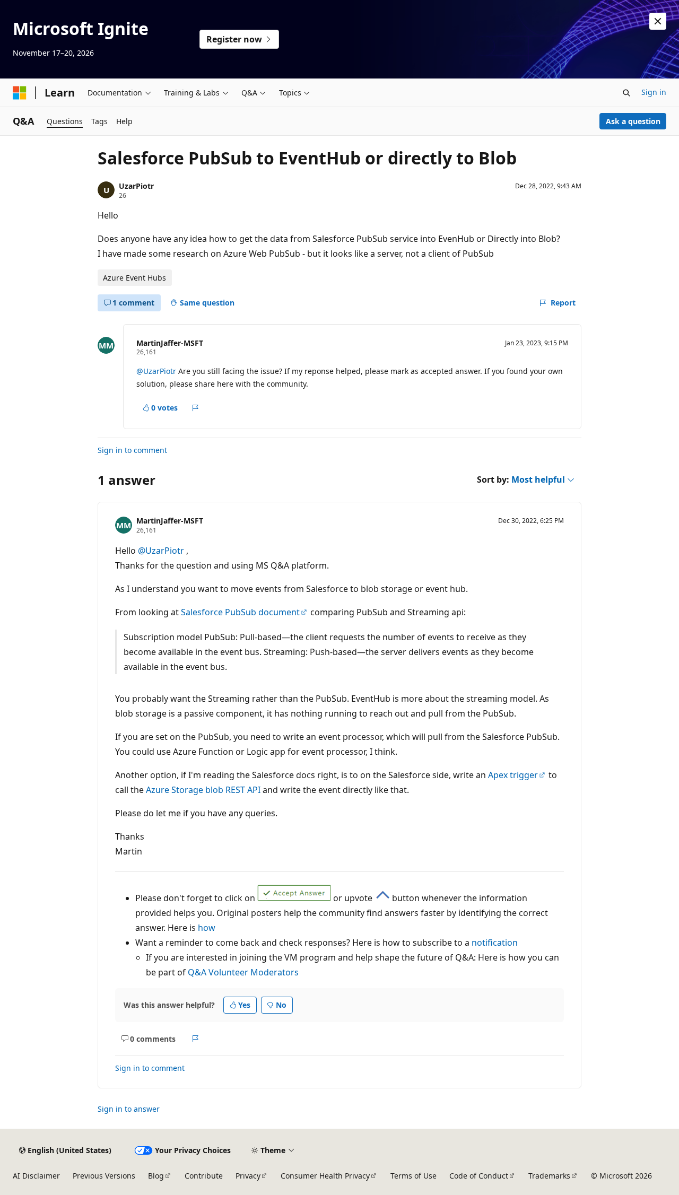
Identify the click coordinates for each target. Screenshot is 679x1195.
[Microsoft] (20, 93)
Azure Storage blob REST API (203, 790)
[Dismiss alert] (657, 21)
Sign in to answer (129, 1109)
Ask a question (633, 121)
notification (495, 942)
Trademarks (549, 1176)
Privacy (248, 1176)
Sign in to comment (132, 450)
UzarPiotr (136, 186)
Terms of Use (413, 1176)
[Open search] (626, 92)
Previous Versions (104, 1176)
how (206, 928)
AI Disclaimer (36, 1176)
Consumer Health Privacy (325, 1176)
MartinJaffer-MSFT (169, 343)
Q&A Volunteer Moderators (243, 972)
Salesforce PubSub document (240, 612)
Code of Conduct (478, 1176)
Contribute (204, 1176)
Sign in (653, 92)
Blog (156, 1176)
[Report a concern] (195, 407)
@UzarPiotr (157, 371)
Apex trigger (513, 775)
